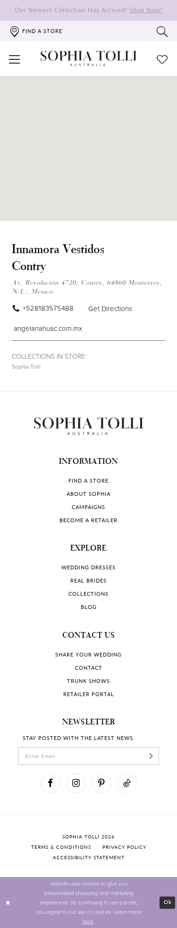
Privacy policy (124, 847)
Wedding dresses (88, 567)
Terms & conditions (61, 847)
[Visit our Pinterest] (101, 783)
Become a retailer (88, 520)
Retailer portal (88, 694)
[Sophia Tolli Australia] (89, 58)
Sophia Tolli (26, 366)
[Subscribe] (151, 756)
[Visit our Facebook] (50, 783)
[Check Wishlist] (162, 58)
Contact (88, 667)
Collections (88, 593)
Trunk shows (88, 680)
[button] (15, 58)
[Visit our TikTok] (127, 783)
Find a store (88, 480)
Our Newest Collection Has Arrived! (89, 10)
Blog (89, 606)
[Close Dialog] (8, 902)
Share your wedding (88, 654)
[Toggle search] (162, 31)
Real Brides (88, 580)
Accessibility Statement (89, 857)
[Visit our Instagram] (76, 783)
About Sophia (88, 493)
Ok (168, 902)
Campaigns (88, 506)
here (88, 921)
